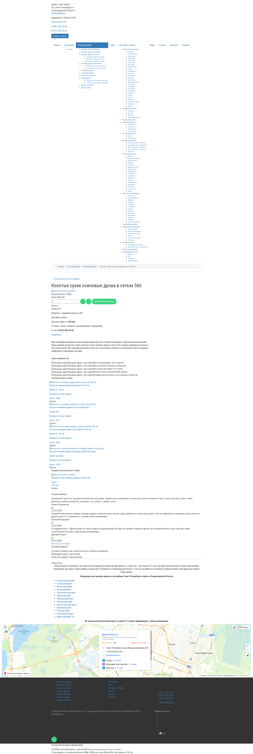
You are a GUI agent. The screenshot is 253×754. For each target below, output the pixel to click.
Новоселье (131, 196)
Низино (130, 217)
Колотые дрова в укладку (90, 52)
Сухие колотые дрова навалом (97, 80)
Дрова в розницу (87, 85)
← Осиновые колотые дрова (65, 279)
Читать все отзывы (60, 544)
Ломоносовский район (131, 193)
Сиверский (131, 184)
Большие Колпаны (134, 158)
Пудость (131, 180)
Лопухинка (131, 215)
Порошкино (132, 56)
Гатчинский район (129, 154)
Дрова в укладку (64, 694)
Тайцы (130, 191)
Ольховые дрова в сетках (95, 59)
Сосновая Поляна (134, 233)
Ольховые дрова (87, 70)
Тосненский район (129, 133)
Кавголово (131, 76)
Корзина (185, 45)
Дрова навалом (63, 691)
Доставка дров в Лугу (135, 245)
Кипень (130, 209)
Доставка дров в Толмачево (137, 247)
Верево (130, 156)
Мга (129, 256)
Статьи (69, 49)
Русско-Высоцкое (134, 222)
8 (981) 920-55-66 (59, 26)
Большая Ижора (133, 198)
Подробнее (56, 334)
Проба (130, 97)
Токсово (131, 52)
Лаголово (131, 213)
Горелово (131, 240)
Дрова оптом (86, 88)
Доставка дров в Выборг (136, 143)
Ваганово (131, 104)
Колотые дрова (84, 45)
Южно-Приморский (134, 231)
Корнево (131, 93)
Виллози (131, 200)
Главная (56, 45)
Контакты (174, 45)
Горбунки (131, 204)
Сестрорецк (132, 131)
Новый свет (132, 176)
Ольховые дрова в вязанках (96, 66)
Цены (112, 45)
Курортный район (129, 122)
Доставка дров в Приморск (137, 145)
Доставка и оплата (127, 45)
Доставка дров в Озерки (136, 149)
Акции (152, 45)
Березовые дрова (88, 75)
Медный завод (133, 82)
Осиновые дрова (87, 73)
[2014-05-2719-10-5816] (63, 291)
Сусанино (131, 187)
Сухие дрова (86, 78)
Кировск (131, 254)
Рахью (130, 69)
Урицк (130, 236)
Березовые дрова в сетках (95, 61)
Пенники (131, 220)
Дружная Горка (133, 167)
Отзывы (162, 45)
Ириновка (131, 99)
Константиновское (134, 238)
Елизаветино (132, 169)
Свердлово (132, 71)
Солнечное (131, 127)
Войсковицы (132, 160)
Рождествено (132, 182)
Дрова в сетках (63, 697)
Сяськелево (132, 189)
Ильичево (131, 151)
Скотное (131, 78)
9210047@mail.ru (58, 13)
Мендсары (131, 58)
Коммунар (131, 173)
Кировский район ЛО (130, 252)
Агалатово (131, 65)
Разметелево (132, 67)
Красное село (132, 229)
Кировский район (129, 120)
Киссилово (131, 80)
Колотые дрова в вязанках (91, 63)
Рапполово (132, 60)
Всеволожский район (131, 49)
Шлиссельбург (133, 261)
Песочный (131, 84)
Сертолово (131, 62)
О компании (69, 45)
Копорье (131, 211)
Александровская (134, 117)
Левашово (131, 86)
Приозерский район (130, 224)
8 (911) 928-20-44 (59, 30)
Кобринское (132, 171)
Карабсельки (132, 54)
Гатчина (130, 165)
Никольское (132, 138)
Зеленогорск (132, 124)
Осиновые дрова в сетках (95, 57)
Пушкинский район (130, 108)
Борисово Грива (133, 102)
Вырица (130, 163)
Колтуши (131, 73)
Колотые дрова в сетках (90, 54)
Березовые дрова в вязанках (96, 68)
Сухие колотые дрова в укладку (97, 83)
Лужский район (128, 242)
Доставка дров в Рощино (137, 147)
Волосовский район (130, 249)
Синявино (131, 258)
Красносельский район (131, 227)
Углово (130, 95)
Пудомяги (131, 178)
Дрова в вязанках (64, 700)
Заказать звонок (60, 36)
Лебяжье (131, 202)
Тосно (130, 136)
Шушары (131, 115)
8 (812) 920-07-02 (59, 22)
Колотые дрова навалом (90, 49)
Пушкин (130, 113)
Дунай (130, 106)
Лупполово (131, 91)
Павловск (131, 111)
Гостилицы (131, 207)
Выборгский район (130, 140)
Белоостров (132, 129)
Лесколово (132, 89)
